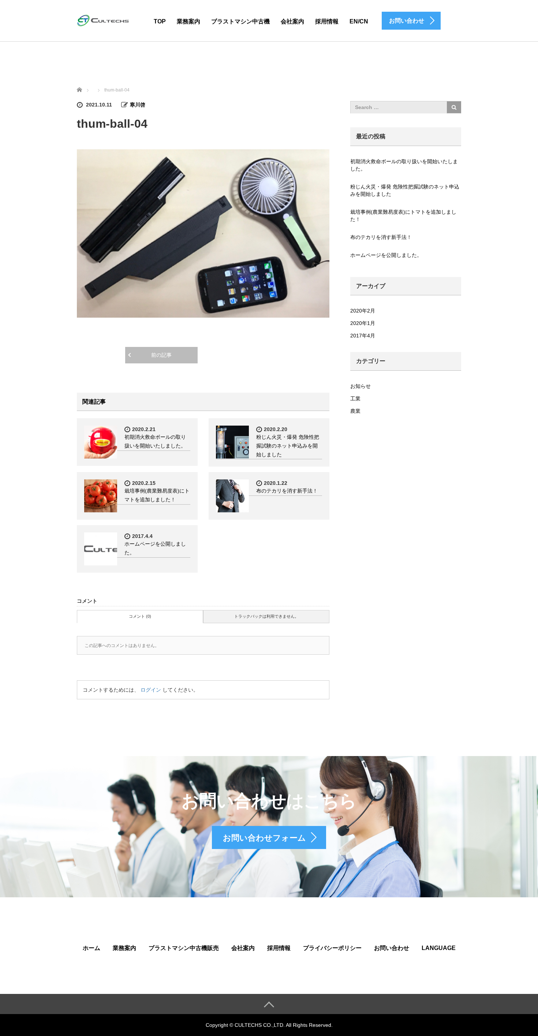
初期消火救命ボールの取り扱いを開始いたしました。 (404, 165)
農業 (355, 411)
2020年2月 (362, 311)
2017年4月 (362, 336)
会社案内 (292, 21)
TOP (160, 21)
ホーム (91, 948)
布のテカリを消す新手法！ (287, 491)
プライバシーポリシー (332, 948)
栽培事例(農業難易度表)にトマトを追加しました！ (403, 215)
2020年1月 (362, 323)
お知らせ (360, 386)
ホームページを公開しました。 (386, 255)
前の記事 (161, 355)
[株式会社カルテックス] (104, 20)
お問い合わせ (391, 948)
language (439, 948)
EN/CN (359, 21)
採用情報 (327, 21)
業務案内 (188, 21)
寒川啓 (137, 105)
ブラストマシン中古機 (240, 21)
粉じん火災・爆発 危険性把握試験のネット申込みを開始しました (287, 445)
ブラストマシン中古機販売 (184, 948)
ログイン (151, 690)
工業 (355, 398)
